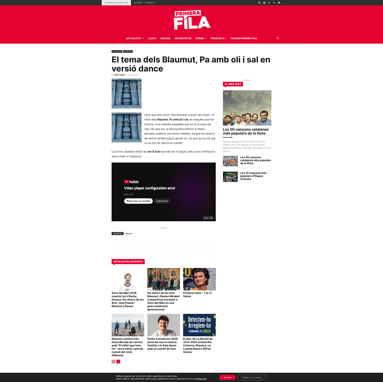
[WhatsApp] (115, 246)
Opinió (200, 38)
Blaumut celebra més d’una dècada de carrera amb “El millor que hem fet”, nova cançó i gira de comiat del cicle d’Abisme (127, 347)
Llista (152, 38)
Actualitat (133, 38)
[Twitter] (274, 2)
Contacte (150, 2)
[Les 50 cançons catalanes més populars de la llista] (247, 108)
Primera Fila (227, 137)
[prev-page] (113, 361)
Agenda (165, 38)
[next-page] (118, 361)
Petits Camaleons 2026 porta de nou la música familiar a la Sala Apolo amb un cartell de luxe (162, 343)
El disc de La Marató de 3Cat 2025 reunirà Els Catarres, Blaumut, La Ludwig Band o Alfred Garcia (198, 345)
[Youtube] (279, 2)
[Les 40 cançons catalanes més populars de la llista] (230, 161)
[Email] (142, 246)
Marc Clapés (120, 75)
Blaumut (129, 233)
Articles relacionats (128, 261)
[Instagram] (259, 2)
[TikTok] (269, 2)
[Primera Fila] (191, 19)
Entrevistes (183, 38)
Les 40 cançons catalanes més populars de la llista (255, 160)
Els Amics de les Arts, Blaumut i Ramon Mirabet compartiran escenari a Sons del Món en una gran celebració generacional (163, 301)
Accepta (227, 377)
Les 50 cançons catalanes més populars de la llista (246, 131)
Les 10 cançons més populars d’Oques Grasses (253, 176)
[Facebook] (135, 246)
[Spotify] (264, 2)
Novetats (128, 51)
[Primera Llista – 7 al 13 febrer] (199, 279)
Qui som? (138, 2)
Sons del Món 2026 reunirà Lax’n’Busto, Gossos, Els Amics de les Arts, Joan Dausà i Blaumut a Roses (128, 299)
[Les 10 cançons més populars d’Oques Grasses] (230, 177)
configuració (201, 379)
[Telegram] (121, 246)
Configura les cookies (251, 377)
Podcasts (217, 38)
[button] (277, 38)
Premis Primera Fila (244, 38)
